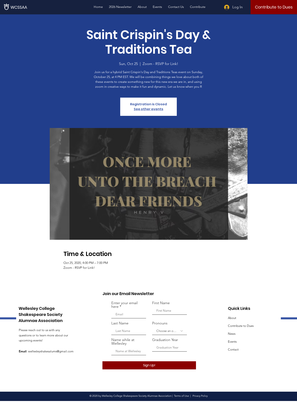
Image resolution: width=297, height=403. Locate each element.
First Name (161, 303)
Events (232, 341)
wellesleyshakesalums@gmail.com (51, 351)
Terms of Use (181, 395)
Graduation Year (165, 340)
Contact (233, 349)
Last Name (119, 323)
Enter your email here (124, 304)
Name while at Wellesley (122, 341)
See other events (148, 109)
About (232, 318)
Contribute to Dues (241, 326)
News (231, 334)
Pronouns (159, 323)
